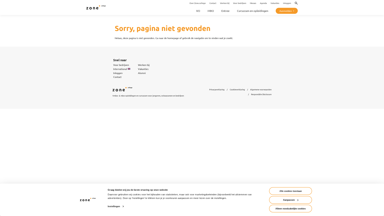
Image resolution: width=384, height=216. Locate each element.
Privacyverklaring (217, 89)
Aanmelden (285, 10)
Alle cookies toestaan (290, 191)
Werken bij (144, 65)
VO (198, 10)
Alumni (142, 73)
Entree (225, 10)
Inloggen (118, 73)
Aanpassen (289, 200)
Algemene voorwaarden (261, 89)
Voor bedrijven (121, 65)
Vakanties (143, 69)
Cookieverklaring (237, 89)
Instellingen (114, 206)
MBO (211, 10)
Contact (117, 77)
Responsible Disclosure (261, 94)
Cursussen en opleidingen (252, 10)
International (120, 69)
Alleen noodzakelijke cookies (290, 208)
